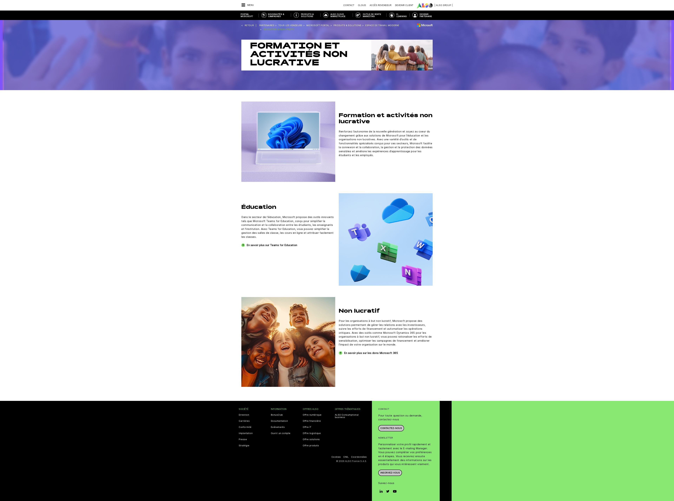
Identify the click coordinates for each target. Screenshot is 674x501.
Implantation (246, 433)
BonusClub (277, 415)
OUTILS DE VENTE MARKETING (372, 15)
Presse (243, 439)
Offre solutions (311, 439)
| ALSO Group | (443, 5)
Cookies (336, 457)
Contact (348, 5)
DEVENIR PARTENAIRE (426, 15)
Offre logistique (312, 433)
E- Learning (402, 15)
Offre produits (311, 445)
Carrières (244, 421)
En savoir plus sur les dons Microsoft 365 (371, 353)
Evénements (278, 427)
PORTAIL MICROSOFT (247, 15)
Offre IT (307, 427)
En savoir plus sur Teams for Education (272, 245)
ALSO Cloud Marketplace (338, 15)
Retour (249, 25)
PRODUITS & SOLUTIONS (307, 15)
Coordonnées (359, 457)
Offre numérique (312, 415)
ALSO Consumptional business (347, 416)
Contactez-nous (391, 428)
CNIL (346, 457)
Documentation (279, 421)
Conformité (245, 427)
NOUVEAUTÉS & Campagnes (276, 15)
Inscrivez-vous (390, 472)
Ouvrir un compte (281, 433)
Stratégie (244, 445)
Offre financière (312, 421)
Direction (244, 415)
